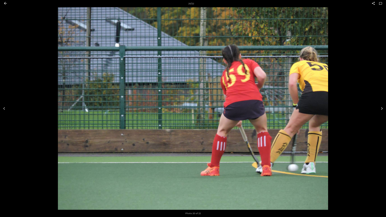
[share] (373, 4)
